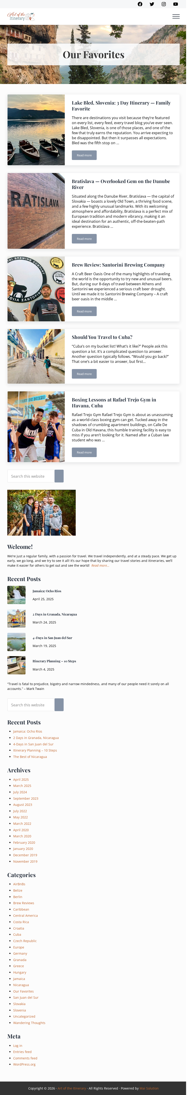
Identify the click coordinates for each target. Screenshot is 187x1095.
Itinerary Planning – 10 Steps (54, 661)
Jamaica (19, 979)
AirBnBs (19, 884)
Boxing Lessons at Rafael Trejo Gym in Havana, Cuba (114, 403)
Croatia (18, 928)
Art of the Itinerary (72, 1088)
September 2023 (25, 798)
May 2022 (20, 817)
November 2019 (25, 861)
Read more (87, 156)
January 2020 (23, 848)
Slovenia (19, 1010)
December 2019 (25, 855)
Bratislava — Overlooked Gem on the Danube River (121, 184)
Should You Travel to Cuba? (102, 337)
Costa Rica (21, 922)
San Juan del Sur (26, 997)
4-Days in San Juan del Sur (52, 638)
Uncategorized (24, 1016)
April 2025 (21, 779)
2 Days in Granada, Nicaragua (55, 614)
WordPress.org (24, 1064)
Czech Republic (25, 941)
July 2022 (20, 811)
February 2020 (24, 842)
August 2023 (22, 804)
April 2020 (21, 830)
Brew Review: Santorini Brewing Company (118, 265)
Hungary (19, 972)
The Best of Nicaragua (30, 756)
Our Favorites (23, 991)
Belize (17, 890)
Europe (18, 947)
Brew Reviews (23, 903)
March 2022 (22, 823)
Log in (17, 1045)
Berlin (17, 897)
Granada (19, 960)
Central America (25, 915)
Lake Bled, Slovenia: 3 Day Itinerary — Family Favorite (121, 106)
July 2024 (20, 792)
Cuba (17, 934)
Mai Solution (149, 1088)
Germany (20, 953)
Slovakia (19, 1004)
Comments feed (25, 1058)
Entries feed (22, 1052)
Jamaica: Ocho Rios (47, 591)
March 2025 (22, 785)
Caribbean (21, 909)
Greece (18, 966)
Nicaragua (21, 985)
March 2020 (22, 836)
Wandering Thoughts (29, 1023)
